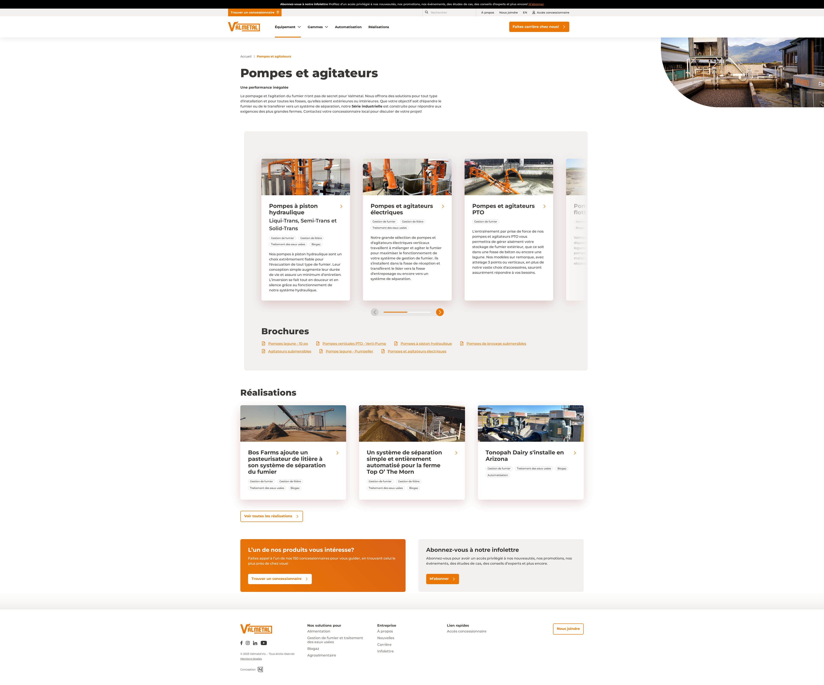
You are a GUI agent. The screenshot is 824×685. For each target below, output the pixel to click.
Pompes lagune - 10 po (288, 344)
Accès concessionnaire (553, 12)
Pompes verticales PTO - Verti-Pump (354, 344)
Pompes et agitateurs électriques (417, 351)
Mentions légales (251, 658)
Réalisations (378, 27)
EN (525, 12)
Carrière (384, 645)
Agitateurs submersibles (289, 351)
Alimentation (318, 631)
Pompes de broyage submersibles (496, 344)
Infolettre (385, 651)
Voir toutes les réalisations (268, 516)
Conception (248, 669)
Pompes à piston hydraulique (426, 344)
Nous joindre (508, 12)
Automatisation (348, 27)
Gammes (315, 27)
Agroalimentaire (321, 655)
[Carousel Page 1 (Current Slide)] (395, 312)
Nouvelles (385, 638)
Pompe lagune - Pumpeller (349, 351)
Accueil (245, 56)
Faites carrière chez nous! (536, 27)
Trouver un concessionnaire (252, 12)
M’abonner (536, 4)
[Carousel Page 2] (419, 312)
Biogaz (313, 649)
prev (375, 312)
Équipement (285, 27)
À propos (487, 12)
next (440, 312)
